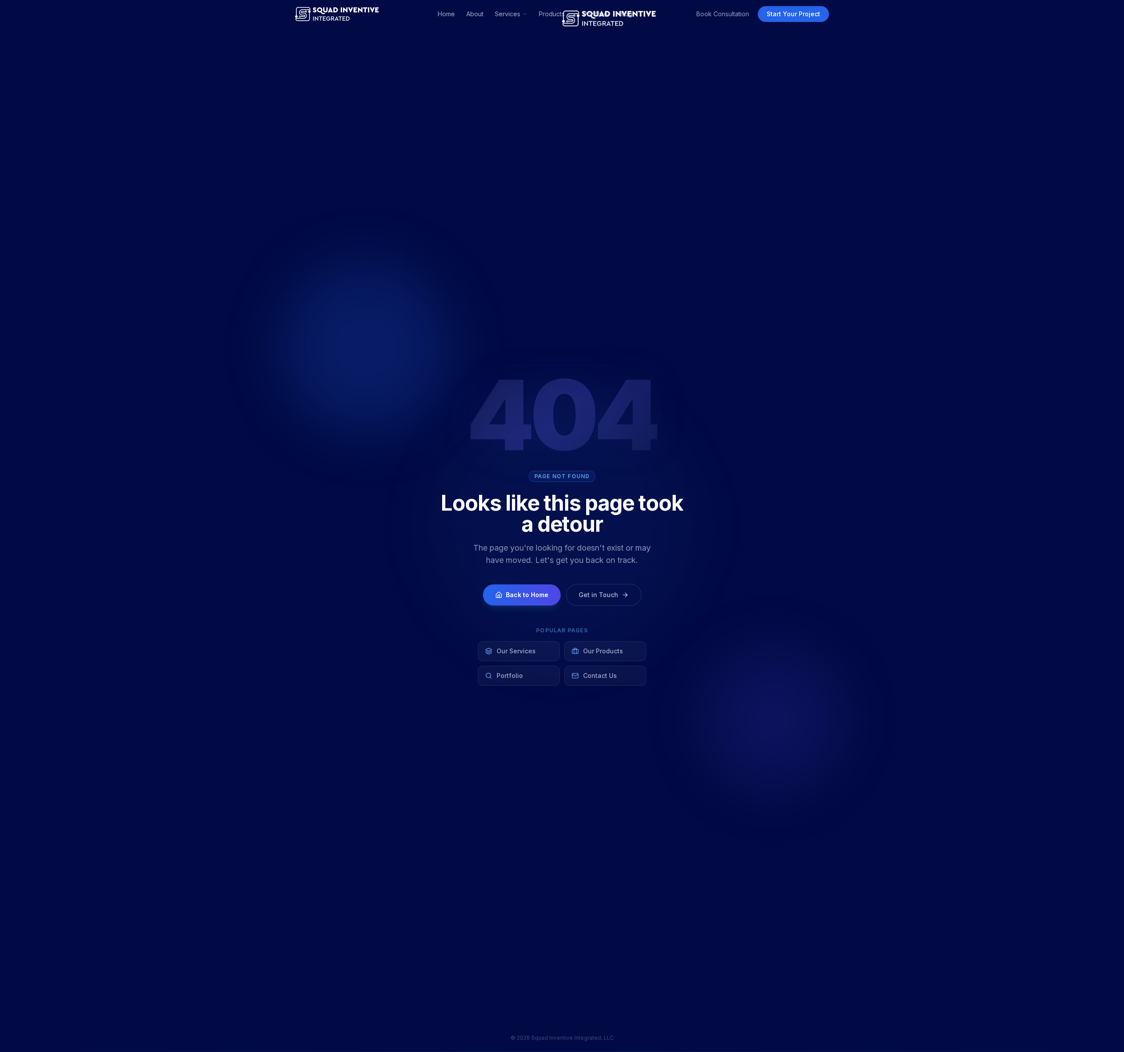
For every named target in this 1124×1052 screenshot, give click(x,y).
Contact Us (600, 675)
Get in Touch (598, 594)
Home (446, 14)
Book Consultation (722, 14)
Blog (625, 14)
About (474, 14)
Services (507, 14)
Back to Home (527, 594)
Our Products (603, 651)
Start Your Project (793, 14)
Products (552, 14)
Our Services (516, 651)
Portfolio (595, 14)
